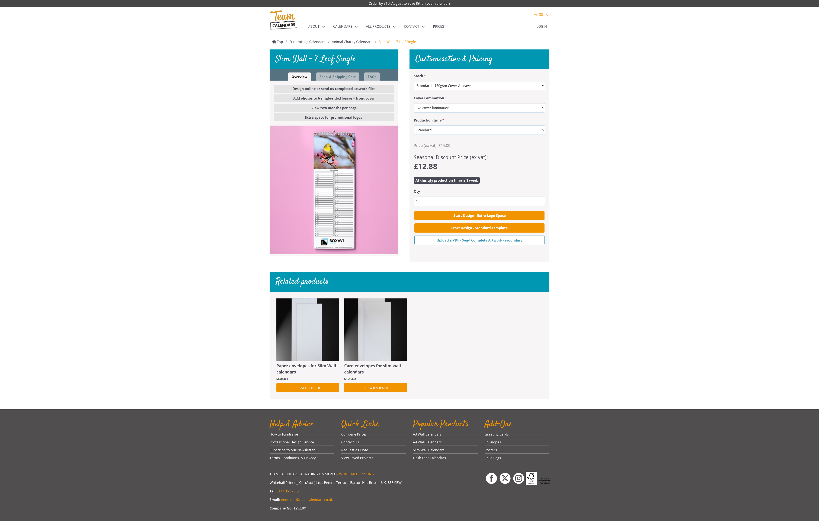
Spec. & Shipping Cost (337, 76)
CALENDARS (342, 26)
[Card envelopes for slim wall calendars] (375, 329)
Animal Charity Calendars (352, 41)
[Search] (548, 14)
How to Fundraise (284, 434)
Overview (300, 76)
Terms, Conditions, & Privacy (293, 458)
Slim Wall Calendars (428, 450)
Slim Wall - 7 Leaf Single (397, 41)
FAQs (372, 76)
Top (280, 41)
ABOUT (313, 26)
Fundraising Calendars (307, 41)
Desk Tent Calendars (429, 458)
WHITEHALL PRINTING (356, 474)
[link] (284, 20)
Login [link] (542, 26)
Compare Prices (354, 434)
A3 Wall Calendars (427, 434)
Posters (491, 450)
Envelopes (493, 442)
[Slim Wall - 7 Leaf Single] (334, 190)
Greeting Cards (497, 434)
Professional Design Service (292, 442)
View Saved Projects (357, 458)
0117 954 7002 (287, 491)
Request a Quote (354, 450)
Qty (417, 191)
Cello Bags (493, 458)
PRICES (438, 26)
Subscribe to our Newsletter (292, 450)
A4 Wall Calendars (427, 442)
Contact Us (350, 442)
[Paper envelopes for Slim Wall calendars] (307, 329)
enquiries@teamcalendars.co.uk (307, 499)
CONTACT (411, 26)
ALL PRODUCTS (378, 26)
